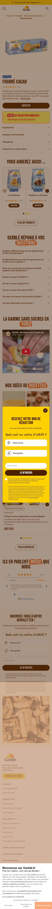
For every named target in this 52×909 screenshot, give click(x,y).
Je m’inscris (26, 473)
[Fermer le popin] (45, 410)
